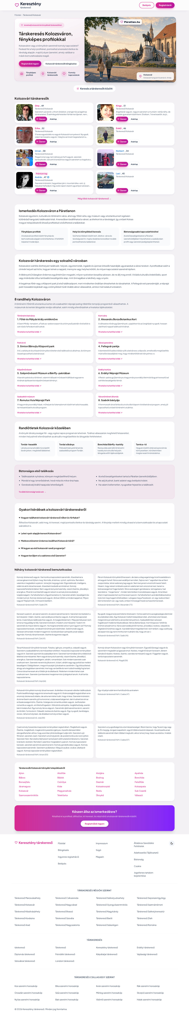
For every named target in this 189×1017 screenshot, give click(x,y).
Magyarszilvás (64, 790)
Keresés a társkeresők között (94, 88)
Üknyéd (100, 795)
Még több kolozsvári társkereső (94, 198)
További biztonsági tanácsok (32, 492)
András (38, 177)
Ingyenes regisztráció (68, 856)
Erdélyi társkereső (146, 947)
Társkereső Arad (22, 925)
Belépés (146, 5)
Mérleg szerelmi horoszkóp (109, 992)
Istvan (38, 150)
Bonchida (139, 777)
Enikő (118, 128)
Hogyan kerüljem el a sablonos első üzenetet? (43, 555)
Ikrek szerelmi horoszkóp (108, 986)
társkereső (20, 947)
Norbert (120, 150)
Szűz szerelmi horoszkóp (67, 992)
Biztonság (139, 859)
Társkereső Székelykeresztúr (150, 911)
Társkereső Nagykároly (107, 911)
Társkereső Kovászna (25, 918)
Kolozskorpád (103, 786)
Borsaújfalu (24, 782)
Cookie (137, 866)
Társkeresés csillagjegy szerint (94, 977)
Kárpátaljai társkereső (106, 954)
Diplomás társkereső (25, 954)
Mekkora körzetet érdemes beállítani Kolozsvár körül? (47, 540)
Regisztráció (165, 5)
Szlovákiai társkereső (25, 961)
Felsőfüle (139, 782)
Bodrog (100, 777)
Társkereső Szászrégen (107, 925)
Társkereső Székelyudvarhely (110, 898)
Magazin (100, 856)
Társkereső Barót (104, 918)
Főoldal (18, 15)
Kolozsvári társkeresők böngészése (61, 63)
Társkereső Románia (146, 925)
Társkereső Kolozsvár (25, 904)
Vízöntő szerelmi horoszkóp (109, 999)
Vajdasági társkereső (147, 954)
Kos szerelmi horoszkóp (26, 986)
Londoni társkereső (64, 961)
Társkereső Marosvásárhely (28, 898)
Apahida (139, 773)
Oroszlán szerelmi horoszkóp (28, 992)
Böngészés (63, 850)
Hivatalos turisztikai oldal (29, 332)
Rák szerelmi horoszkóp (148, 986)
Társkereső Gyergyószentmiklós (111, 904)
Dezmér (100, 782)
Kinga (119, 105)
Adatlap (53, 119)
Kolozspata (140, 786)
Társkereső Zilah (144, 918)
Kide (59, 786)
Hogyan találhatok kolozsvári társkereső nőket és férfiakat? (50, 517)
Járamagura (24, 786)
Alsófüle (61, 773)
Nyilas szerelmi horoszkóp (27, 999)
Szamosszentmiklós (28, 795)
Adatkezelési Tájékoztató (146, 852)
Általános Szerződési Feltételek (144, 844)
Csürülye (61, 782)
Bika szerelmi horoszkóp (67, 986)
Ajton (21, 773)
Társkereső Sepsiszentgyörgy (151, 898)
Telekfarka (62, 795)
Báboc (22, 777)
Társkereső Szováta (64, 918)
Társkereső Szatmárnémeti (150, 904)
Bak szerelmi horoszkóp (66, 999)
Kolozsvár (23, 790)
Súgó (98, 850)
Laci (118, 173)
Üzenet (41, 119)
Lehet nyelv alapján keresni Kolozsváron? (41, 533)
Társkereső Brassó (64, 911)
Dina (37, 105)
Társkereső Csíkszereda (66, 898)
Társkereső (60, 947)
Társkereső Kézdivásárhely (27, 911)
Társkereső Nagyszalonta (67, 925)
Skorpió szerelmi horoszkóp (150, 992)
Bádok (60, 777)
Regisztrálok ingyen (30, 63)
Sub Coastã (140, 790)
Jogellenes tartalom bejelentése (143, 874)
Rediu (99, 790)
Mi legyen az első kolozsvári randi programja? (43, 548)
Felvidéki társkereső (65, 954)
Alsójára (100, 773)
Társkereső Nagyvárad (66, 904)
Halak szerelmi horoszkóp (149, 999)
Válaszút (139, 795)
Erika (37, 128)
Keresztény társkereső (107, 947)
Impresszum (102, 843)
